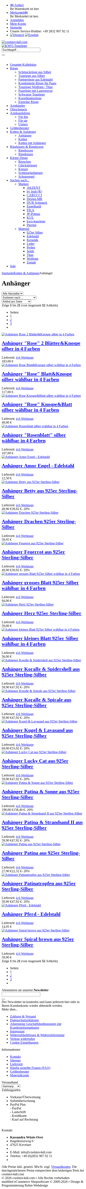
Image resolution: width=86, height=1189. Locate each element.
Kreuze (23, 169)
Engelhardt (34, 206)
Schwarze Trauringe (31, 94)
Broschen (24, 161)
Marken (23, 184)
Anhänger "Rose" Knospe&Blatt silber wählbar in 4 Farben (37, 407)
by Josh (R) (34, 191)
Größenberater (19, 128)
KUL (30, 217)
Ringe (14, 68)
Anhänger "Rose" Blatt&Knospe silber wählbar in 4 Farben (37, 376)
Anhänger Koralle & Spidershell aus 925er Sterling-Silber (41, 671)
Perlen (31, 247)
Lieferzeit (16, 1064)
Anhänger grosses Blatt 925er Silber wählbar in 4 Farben (40, 585)
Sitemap (15, 1060)
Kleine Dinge (19, 158)
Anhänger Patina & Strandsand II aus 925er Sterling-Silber (42, 825)
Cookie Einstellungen (24, 1042)
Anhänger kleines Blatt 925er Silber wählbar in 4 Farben (40, 641)
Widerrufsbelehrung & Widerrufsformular (37, 1035)
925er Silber (35, 232)
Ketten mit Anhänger (32, 143)
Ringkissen (25, 154)
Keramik (32, 240)
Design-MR (34, 199)
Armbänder (17, 105)
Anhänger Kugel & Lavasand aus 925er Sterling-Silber (37, 732)
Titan (30, 255)
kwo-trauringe (36, 221)
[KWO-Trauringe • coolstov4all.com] (14, 45)
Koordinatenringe (30, 98)
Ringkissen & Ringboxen (26, 146)
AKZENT (33, 187)
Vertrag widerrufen (22, 1039)
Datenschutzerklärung (24, 1020)
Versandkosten (60, 1166)
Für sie (22, 120)
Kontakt (15, 1056)
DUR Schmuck (37, 202)
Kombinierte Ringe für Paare (37, 83)
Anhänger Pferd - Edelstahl (31, 914)
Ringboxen (25, 150)
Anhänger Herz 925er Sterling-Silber (41, 613)
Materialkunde (19, 1075)
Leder (30, 243)
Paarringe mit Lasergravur (35, 90)
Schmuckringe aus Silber (34, 72)
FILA (30, 210)
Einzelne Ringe (28, 102)
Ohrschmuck (18, 109)
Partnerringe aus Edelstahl (35, 79)
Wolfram (32, 258)
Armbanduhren (20, 113)
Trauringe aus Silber (31, 76)
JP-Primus (33, 214)
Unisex (23, 124)
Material (23, 229)
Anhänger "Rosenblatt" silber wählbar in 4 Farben (34, 437)
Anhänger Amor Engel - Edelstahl (38, 465)
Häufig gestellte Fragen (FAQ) (30, 1068)
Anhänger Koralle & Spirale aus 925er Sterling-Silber (36, 702)
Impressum (17, 1031)
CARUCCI (34, 195)
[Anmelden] (3, 999)
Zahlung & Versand (23, 1016)
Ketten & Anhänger (23, 132)
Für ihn (23, 117)
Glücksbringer (27, 165)
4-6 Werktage (25, 357)
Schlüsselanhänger (30, 173)
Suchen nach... (19, 180)
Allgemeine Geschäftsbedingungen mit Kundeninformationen (35, 1025)
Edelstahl (33, 236)
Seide (30, 251)
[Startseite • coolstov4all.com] (14, 42)
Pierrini (31, 225)
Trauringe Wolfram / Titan (35, 87)
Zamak (31, 262)
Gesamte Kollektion (23, 64)
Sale (13, 266)
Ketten (22, 139)
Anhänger (25, 135)
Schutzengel (26, 176)
